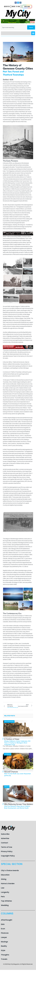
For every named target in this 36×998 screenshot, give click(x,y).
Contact (4, 843)
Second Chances (17, 773)
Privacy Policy (6, 851)
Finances (5, 933)
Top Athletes (6, 901)
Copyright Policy (8, 856)
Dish (3, 924)
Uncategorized (9, 721)
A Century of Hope (17, 741)
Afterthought (6, 920)
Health (7, 786)
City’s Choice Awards (10, 870)
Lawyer (4, 937)
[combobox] (13, 27)
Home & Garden (7, 883)
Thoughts (5, 955)
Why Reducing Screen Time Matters (18, 806)
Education (5, 875)
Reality (4, 946)
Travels (4, 959)
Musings (4, 942)
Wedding (5, 905)
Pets (3, 896)
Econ (3, 929)
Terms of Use (6, 847)
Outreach (8, 754)
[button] (33, 33)
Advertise (5, 838)
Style (3, 950)
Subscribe (5, 834)
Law (2, 888)
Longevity (5, 892)
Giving (3, 879)
